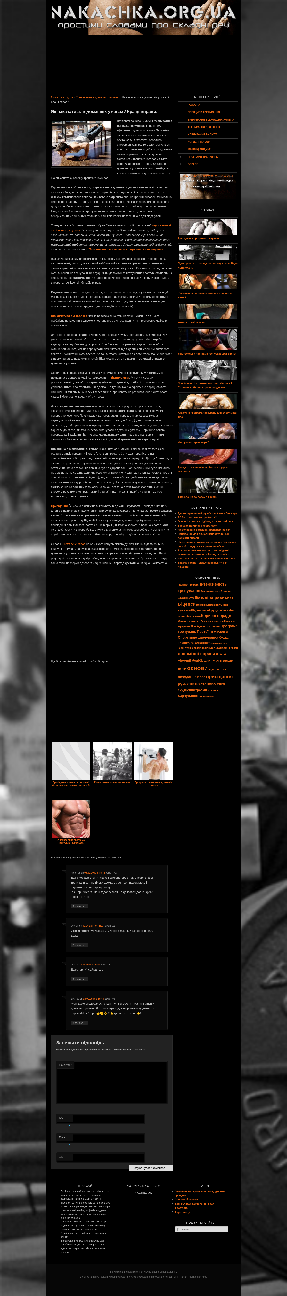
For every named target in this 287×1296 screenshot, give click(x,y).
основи (197, 668)
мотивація (222, 660)
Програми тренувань (203, 157)
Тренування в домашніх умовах (97, 97)
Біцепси (187, 604)
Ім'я (64, 1119)
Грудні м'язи (218, 610)
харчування (188, 695)
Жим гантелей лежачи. (192, 322)
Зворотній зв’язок (186, 1199)
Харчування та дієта (202, 134)
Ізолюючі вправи (188, 584)
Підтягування (219, 632)
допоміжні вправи (196, 653)
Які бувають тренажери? (193, 442)
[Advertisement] (143, 64)
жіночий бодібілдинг (195, 660)
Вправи (193, 164)
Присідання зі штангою (205, 626)
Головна (194, 104)
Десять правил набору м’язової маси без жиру (207, 513)
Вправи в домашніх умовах (212, 604)
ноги (182, 668)
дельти (205, 648)
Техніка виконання (193, 642)
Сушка (223, 637)
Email (64, 1138)
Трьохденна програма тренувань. (199, 238)
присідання (219, 676)
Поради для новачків (212, 621)
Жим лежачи (193, 616)
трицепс (213, 690)
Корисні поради (199, 142)
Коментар (65, 1064)
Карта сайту (182, 1212)
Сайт (62, 1156)
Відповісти (79, 906)
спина (193, 684)
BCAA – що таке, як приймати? (197, 517)
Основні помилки (189, 621)
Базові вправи (210, 597)
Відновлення (200, 610)
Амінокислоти (210, 591)
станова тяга (212, 684)
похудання (187, 676)
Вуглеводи (184, 610)
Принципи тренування (204, 112)
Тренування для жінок (204, 127)
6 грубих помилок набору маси (197, 525)
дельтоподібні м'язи (224, 648)
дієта (221, 653)
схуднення (186, 689)
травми (201, 690)
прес (201, 676)
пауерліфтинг (217, 669)
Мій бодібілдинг (199, 149)
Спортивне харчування (198, 637)
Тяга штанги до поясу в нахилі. (197, 497)
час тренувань (206, 695)
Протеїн (203, 631)
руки (182, 684)
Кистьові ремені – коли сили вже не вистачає (206, 558)
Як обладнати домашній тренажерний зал (204, 529)
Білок (229, 598)
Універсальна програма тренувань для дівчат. (207, 353)
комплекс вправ (74, 544)
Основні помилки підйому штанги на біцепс (206, 521)
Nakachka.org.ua (62, 97)
